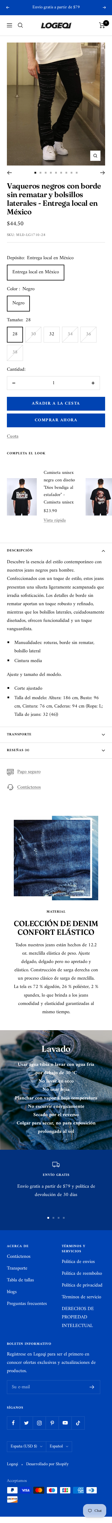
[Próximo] (102, 173)
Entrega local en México (35, 272)
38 (15, 352)
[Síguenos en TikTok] (78, 1422)
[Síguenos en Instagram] (39, 1422)
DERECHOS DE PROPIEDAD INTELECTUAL (78, 1317)
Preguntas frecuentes (27, 1304)
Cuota (12, 436)
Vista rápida (55, 520)
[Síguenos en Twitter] (26, 1422)
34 (70, 334)
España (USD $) (24, 1446)
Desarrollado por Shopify (47, 1464)
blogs (12, 1292)
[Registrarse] (92, 1387)
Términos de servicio (81, 1297)
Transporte (19, 735)
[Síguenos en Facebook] (13, 1422)
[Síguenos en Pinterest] (52, 1422)
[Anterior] (9, 173)
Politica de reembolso (82, 1274)
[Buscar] (20, 25)
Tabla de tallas (20, 1280)
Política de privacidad (82, 1285)
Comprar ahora (56, 420)
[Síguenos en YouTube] (65, 1422)
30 (33, 334)
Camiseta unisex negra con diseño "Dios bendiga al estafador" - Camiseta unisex (59, 487)
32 (51, 334)
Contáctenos (29, 787)
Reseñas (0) (18, 750)
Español (56, 1446)
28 (15, 334)
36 (88, 334)
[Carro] (102, 25)
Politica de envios (78, 1262)
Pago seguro (28, 772)
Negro (18, 303)
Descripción (20, 551)
